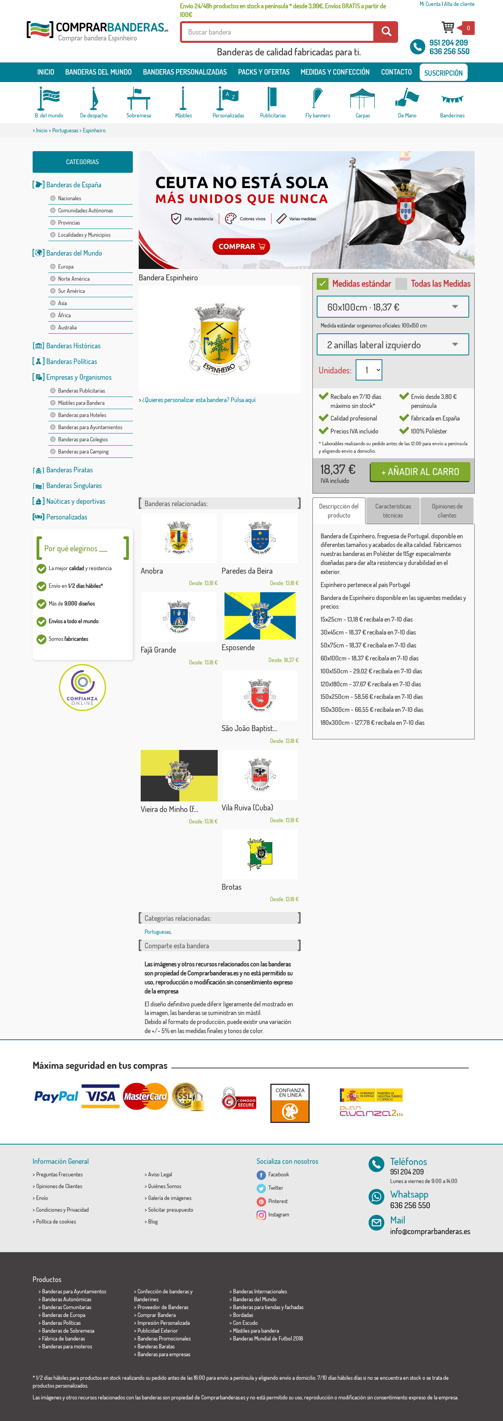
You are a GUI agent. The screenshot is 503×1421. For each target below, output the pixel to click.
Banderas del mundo (98, 72)
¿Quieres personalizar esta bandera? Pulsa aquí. (199, 400)
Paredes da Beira (247, 570)
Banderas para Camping (83, 451)
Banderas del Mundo (74, 253)
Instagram (277, 1214)
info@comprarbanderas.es (430, 1231)
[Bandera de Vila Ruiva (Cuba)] (260, 775)
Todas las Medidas (441, 283)
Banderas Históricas (73, 345)
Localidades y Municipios (84, 234)
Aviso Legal (160, 1174)
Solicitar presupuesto (170, 1209)
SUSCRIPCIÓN (443, 73)
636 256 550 (450, 51)
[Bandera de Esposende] (260, 616)
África (64, 315)
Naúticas (58, 501)
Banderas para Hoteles (82, 414)
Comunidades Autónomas (85, 210)
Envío (42, 1197)
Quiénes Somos (164, 1186)
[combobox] (393, 307)
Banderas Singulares (74, 485)
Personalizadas (66, 516)
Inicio (45, 72)
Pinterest (277, 1201)
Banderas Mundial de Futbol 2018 (268, 1338)
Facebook (277, 1174)
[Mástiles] (183, 99)
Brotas (232, 886)
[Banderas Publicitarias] (273, 99)
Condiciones (49, 1209)
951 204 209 (449, 42)
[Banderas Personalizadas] (228, 99)
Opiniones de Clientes (59, 1186)
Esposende (238, 647)
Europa (65, 266)
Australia (67, 327)
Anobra (152, 570)
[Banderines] (452, 99)
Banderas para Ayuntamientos (90, 427)
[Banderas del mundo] (49, 99)
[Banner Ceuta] (307, 210)
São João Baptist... (249, 728)
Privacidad (78, 1209)
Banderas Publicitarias (81, 390)
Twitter (274, 1187)
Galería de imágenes (169, 1197)
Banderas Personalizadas (185, 72)
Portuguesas (65, 130)
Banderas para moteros (67, 1346)
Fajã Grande (158, 649)
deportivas (90, 501)
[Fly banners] (317, 99)
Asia (62, 303)
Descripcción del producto (339, 510)
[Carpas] (362, 99)
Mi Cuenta (430, 3)
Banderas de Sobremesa (68, 1330)
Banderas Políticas (71, 361)
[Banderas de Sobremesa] (138, 99)
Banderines (146, 1299)
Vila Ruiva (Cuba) (247, 807)
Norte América (74, 278)
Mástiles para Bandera (81, 402)
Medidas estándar (361, 283)
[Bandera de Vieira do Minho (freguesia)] (179, 775)
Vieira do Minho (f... (169, 809)
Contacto (396, 72)
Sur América (71, 290)
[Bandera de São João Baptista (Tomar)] (260, 696)
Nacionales (69, 198)
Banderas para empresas (164, 1354)
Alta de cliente (459, 3)
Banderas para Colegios (83, 439)
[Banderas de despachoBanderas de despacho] (93, 99)
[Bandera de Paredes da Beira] (260, 538)
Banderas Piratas (69, 469)
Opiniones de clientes (447, 510)
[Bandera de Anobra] (179, 538)
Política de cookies (56, 1221)
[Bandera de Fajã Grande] (179, 617)
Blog (153, 1221)
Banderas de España (73, 184)
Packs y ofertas (264, 72)
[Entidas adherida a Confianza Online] (290, 1103)
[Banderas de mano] (407, 99)
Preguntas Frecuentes (59, 1174)
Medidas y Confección (335, 72)
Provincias (69, 222)
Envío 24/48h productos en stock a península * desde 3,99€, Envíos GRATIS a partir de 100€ (283, 10)
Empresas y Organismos (79, 377)
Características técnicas (393, 510)
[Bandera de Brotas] (260, 854)
